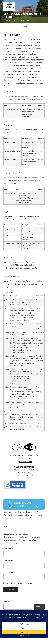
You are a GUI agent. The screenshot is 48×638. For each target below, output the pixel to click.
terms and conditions (24, 583)
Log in (6, 526)
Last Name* (8, 560)
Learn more (8, 292)
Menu (25, 26)
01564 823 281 (25, 461)
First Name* (8, 548)
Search (6, 601)
